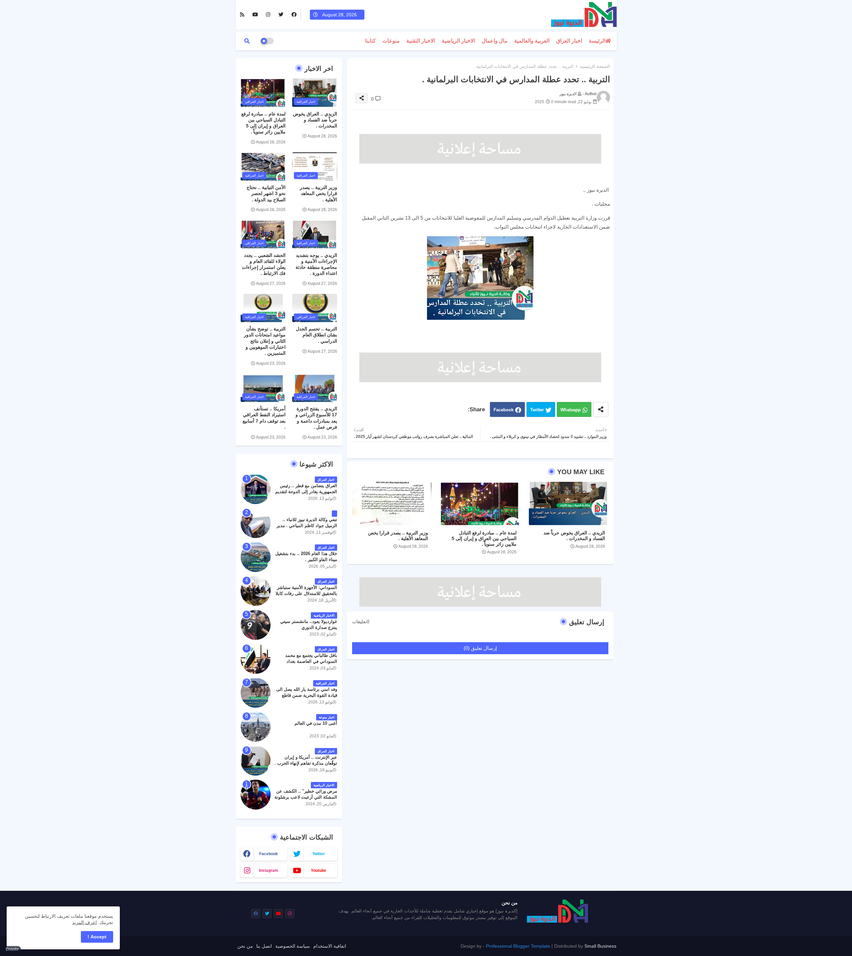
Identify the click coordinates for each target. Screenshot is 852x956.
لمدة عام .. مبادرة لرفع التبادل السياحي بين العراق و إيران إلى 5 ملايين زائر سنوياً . (484, 538)
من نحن (245, 946)
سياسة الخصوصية (292, 946)
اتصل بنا (264, 946)
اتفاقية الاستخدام (329, 946)
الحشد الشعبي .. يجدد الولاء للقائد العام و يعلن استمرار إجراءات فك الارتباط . (264, 264)
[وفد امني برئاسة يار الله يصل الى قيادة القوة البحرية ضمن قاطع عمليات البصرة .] (256, 693)
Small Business (600, 946)
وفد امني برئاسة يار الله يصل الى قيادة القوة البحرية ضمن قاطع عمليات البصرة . (306, 695)
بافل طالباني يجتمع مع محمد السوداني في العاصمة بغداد (311, 658)
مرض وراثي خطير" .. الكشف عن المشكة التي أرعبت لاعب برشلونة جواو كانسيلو (306, 797)
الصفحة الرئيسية (595, 66)
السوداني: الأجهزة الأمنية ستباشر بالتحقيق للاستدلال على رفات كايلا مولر (306, 593)
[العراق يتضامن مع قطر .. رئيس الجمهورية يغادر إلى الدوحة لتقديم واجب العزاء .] (256, 489)
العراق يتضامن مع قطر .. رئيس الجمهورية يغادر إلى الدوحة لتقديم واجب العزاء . (306, 491)
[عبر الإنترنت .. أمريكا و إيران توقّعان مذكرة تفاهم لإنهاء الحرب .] (256, 761)
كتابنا (370, 41)
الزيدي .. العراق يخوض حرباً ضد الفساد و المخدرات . (574, 535)
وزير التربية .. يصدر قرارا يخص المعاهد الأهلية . (398, 535)
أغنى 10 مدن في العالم (316, 723)
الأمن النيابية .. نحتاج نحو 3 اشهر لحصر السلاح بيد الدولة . (266, 193)
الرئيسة (597, 41)
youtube (318, 870)
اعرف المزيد (84, 922)
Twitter (537, 409)
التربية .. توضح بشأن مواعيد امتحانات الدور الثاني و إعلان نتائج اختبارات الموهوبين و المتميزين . (265, 341)
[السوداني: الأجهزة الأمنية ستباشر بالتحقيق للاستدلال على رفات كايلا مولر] (256, 591)
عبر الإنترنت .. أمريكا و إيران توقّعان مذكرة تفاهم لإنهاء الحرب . (306, 760)
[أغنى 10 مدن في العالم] (256, 727)
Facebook (504, 409)
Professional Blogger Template (518, 946)
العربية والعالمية (531, 41)
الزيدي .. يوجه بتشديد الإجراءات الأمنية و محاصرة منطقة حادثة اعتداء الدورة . (316, 264)
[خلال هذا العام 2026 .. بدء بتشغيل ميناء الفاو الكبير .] (256, 557)
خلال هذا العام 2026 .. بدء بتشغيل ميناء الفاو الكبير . (306, 556)
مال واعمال (495, 41)
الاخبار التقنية (420, 41)
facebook (268, 854)
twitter (318, 854)
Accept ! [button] (97, 936)
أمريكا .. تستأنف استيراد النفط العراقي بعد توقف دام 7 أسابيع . (264, 418)
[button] (247, 41)
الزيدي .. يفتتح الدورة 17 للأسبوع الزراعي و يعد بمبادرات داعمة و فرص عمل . (316, 418)
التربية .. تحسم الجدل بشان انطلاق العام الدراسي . (316, 334)
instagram (268, 870)
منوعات (391, 41)
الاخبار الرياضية (458, 41)
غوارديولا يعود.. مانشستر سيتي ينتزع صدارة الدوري (308, 624)
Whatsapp (570, 409)
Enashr (12, 949)
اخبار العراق (569, 41)
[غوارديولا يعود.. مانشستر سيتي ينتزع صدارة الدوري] (256, 625)
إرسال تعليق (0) (480, 648)
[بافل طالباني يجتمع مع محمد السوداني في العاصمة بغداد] (256, 659)
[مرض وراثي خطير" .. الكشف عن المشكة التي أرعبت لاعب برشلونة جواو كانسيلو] (256, 795)
